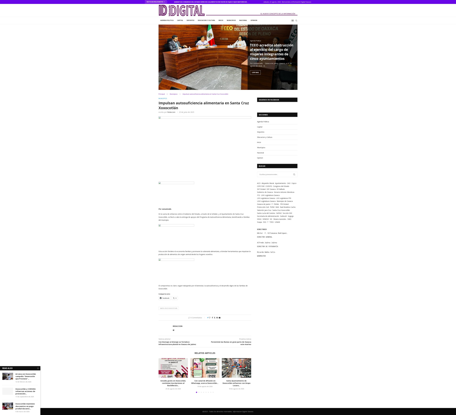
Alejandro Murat (268, 183)
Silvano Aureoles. (279, 219)
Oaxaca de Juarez (264, 204)
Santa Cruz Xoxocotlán (168, 308)
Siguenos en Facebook (269, 100)
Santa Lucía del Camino (266, 213)
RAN (277, 207)
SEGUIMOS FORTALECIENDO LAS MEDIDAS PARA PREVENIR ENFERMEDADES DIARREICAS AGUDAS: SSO (271, 54)
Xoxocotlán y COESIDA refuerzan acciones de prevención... (25, 391)
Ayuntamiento (280, 183)
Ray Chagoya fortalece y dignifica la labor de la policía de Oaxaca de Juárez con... (208, 2)
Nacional (243, 20)
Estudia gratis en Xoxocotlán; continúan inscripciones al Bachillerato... (173, 383)
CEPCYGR (260, 186)
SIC (271, 219)
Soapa (259, 222)
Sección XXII (287, 213)
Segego (291, 216)
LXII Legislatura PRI (283, 198)
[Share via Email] (219, 317)
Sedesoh (283, 216)
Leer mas (255, 77)
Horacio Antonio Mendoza (284, 192)
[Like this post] (209, 317)
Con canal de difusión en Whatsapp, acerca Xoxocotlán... (204, 382)
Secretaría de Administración (268, 216)
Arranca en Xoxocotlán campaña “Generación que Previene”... (25, 376)
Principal (162, 94)
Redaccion (171, 112)
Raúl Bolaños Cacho (288, 207)
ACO (259, 183)
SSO (264, 222)
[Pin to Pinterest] (217, 317)
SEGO (259, 219)
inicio (220, 20)
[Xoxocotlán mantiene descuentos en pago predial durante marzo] (7, 406)
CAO (288, 183)
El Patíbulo (281, 189)
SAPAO (279, 213)
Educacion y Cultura (206, 20)
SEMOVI (266, 219)
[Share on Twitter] (214, 317)
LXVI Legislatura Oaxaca (266, 201)
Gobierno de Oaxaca (265, 192)
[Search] (296, 20)
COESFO (269, 186)
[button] (170, 2)
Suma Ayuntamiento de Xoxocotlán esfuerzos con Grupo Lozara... (236, 383)
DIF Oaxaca (271, 189)
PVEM (272, 207)
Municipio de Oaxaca (285, 201)
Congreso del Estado (281, 186)
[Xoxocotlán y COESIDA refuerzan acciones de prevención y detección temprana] (7, 391)
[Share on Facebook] (212, 317)
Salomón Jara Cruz (264, 210)
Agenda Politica (166, 20)
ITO (258, 195)
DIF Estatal (261, 189)
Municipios (231, 20)
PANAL (276, 204)
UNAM (277, 222)
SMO (289, 219)
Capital (180, 20)
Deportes (190, 20)
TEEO (271, 222)
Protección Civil (263, 207)
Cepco (294, 183)
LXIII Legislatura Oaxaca (270, 195)
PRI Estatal (284, 204)
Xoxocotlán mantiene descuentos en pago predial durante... (25, 406)
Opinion (254, 20)
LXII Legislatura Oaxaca (266, 198)
